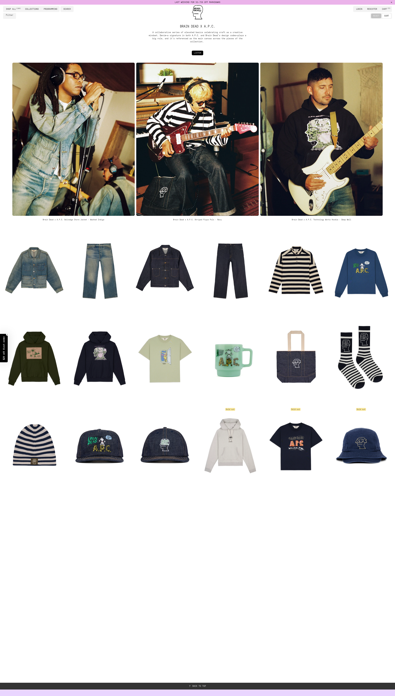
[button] (4, 348)
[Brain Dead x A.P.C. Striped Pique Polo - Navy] (295, 270)
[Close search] (71, 9)
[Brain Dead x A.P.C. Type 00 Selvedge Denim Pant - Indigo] (230, 270)
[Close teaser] (7, 334)
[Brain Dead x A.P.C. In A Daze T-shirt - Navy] (295, 445)
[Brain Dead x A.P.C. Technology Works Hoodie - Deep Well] (99, 357)
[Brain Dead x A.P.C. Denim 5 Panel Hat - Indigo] (99, 445)
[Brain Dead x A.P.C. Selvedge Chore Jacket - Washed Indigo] (34, 270)
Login (359, 9)
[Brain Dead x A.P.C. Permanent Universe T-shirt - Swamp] (165, 357)
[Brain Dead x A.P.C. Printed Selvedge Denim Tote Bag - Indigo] (295, 357)
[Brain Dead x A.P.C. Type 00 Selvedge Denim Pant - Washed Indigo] (99, 270)
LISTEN (197, 53)
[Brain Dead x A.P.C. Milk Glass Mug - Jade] (230, 357)
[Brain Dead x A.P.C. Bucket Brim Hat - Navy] (361, 445)
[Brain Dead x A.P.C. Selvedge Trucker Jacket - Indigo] (165, 270)
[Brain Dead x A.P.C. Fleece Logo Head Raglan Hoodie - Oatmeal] (230, 445)
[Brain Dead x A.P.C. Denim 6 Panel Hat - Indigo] (165, 445)
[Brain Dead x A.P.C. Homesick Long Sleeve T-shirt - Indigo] (361, 270)
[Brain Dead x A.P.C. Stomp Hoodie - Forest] (34, 357)
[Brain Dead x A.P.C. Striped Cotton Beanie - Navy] (34, 445)
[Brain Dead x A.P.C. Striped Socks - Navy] (361, 357)
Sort (386, 16)
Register (372, 9)
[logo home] (197, 12)
